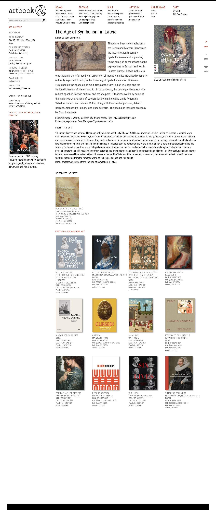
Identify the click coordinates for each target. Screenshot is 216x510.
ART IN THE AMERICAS (103, 272)
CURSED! (96, 335)
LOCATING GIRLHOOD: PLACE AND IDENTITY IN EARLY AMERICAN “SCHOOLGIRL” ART (144, 275)
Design (71, 13)
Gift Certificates (180, 14)
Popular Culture (63, 22)
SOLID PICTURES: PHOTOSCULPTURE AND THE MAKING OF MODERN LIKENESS (70, 276)
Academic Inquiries (115, 22)
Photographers (92, 16)
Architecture (61, 13)
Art (57, 10)
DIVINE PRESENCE (174, 272)
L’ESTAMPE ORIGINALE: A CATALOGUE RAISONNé (177, 336)
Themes (91, 19)
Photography (65, 10)
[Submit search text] (44, 20)
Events (154, 13)
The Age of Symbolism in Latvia (101, 162)
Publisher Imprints (115, 13)
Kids (73, 22)
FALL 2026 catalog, (29, 156)
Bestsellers (97, 10)
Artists (82, 16)
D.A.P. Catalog (96, 13)
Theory (68, 19)
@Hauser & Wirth (136, 16)
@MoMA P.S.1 (135, 13)
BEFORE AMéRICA (100, 393)
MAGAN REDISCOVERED (67, 335)
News (153, 10)
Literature (60, 19)
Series (91, 22)
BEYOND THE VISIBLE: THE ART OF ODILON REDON (69, 210)
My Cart (176, 10)
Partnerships (134, 19)
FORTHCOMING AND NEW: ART (70, 231)
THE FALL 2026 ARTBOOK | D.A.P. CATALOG (25, 114)
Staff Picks (83, 13)
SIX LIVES (134, 393)
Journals (83, 22)
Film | (58, 16)
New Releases (85, 10)
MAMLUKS (133, 335)
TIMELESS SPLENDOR (175, 393)
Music (63, 16)
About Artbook (135, 10)
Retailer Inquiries (114, 19)
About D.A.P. (112, 10)
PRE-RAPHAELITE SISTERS (68, 393)
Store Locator (113, 16)
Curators (83, 19)
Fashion (71, 16)
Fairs (153, 16)
